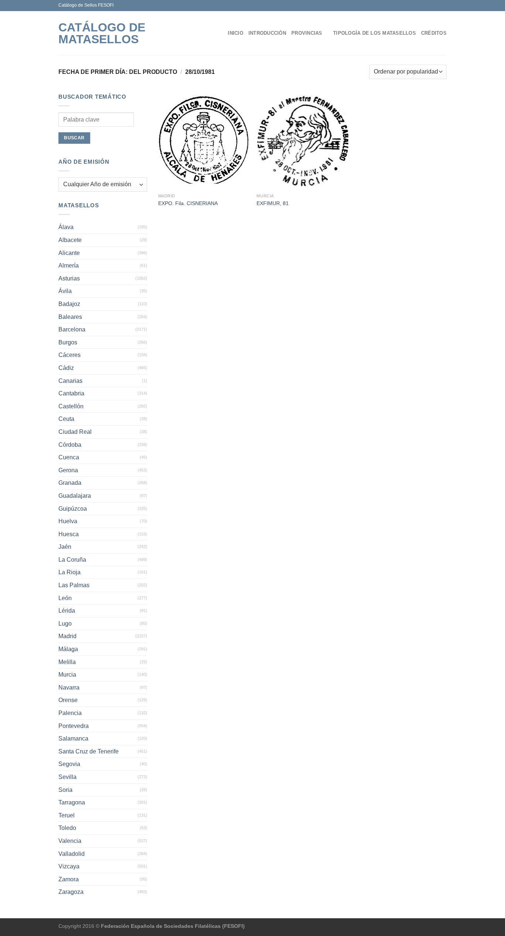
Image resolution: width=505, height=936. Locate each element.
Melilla (67, 662)
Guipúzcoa (72, 509)
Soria (65, 790)
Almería (68, 265)
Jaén (64, 547)
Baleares (70, 317)
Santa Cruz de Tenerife (88, 751)
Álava (66, 227)
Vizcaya (68, 866)
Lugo (65, 623)
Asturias (69, 278)
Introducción (267, 33)
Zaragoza (71, 892)
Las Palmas (73, 585)
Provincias (306, 33)
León (65, 598)
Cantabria (71, 393)
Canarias (70, 381)
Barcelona (71, 329)
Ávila (65, 291)
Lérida (66, 610)
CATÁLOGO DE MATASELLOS (101, 33)
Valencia (69, 841)
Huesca (68, 534)
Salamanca (73, 738)
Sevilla (67, 777)
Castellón (71, 406)
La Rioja (69, 572)
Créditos (434, 33)
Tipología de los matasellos (374, 33)
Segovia (69, 764)
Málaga (68, 649)
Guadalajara (74, 496)
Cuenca (68, 457)
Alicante (69, 253)
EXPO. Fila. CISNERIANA (188, 203)
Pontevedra (73, 726)
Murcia (67, 674)
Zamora (68, 879)
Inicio (235, 33)
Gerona (68, 470)
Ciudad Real (75, 432)
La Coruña (72, 560)
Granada (69, 483)
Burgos (67, 342)
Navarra (68, 687)
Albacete (70, 240)
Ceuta (66, 419)
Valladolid (71, 854)
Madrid (67, 636)
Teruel (66, 815)
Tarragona (71, 802)
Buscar (74, 137)
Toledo (67, 828)
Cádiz (66, 368)
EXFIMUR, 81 (273, 203)
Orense (68, 700)
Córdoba (69, 445)
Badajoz (69, 304)
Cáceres (69, 355)
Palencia (70, 713)
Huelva (67, 521)
